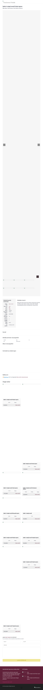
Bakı (9, 307)
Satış (9, 306)
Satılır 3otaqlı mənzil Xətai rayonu (30, 463)
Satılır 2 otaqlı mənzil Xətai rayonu (33, 673)
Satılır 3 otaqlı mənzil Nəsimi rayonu (30, 561)
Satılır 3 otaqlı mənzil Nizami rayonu (10, 537)
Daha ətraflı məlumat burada (22, 377)
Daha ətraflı (17, 405)
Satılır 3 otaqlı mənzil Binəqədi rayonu (11, 513)
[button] (4, 145)
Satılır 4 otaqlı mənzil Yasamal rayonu (11, 625)
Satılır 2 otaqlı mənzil (27, 513)
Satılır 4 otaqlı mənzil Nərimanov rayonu (30, 488)
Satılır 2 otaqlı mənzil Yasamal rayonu (31, 537)
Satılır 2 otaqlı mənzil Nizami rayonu (10, 399)
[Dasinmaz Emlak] (9, 2)
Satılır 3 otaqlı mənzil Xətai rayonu (10, 487)
